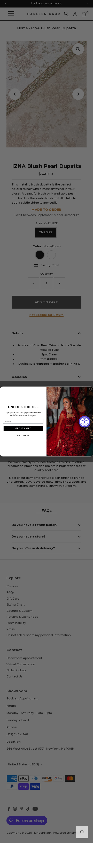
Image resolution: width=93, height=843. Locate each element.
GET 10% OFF (23, 428)
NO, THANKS (23, 435)
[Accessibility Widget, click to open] (84, 421)
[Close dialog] (90, 389)
